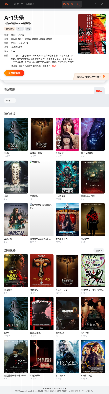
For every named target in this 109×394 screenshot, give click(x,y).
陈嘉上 (14, 35)
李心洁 (14, 39)
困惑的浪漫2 (35, 332)
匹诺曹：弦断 (36, 153)
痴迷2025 (60, 332)
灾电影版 (34, 196)
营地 (6, 196)
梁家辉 (49, 39)
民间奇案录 (61, 196)
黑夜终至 (8, 290)
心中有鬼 (85, 332)
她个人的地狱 (87, 153)
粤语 (13, 51)
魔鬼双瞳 (34, 290)
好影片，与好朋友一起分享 (89, 76)
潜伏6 (7, 153)
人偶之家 (60, 153)
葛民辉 (35, 39)
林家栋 (42, 39)
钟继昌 (21, 35)
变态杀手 (85, 239)
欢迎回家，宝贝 (88, 196)
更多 (98, 250)
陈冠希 (28, 39)
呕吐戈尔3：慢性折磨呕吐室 (93, 290)
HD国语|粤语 (11, 100)
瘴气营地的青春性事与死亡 (42, 239)
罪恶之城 (8, 239)
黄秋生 (21, 39)
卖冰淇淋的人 (62, 239)
